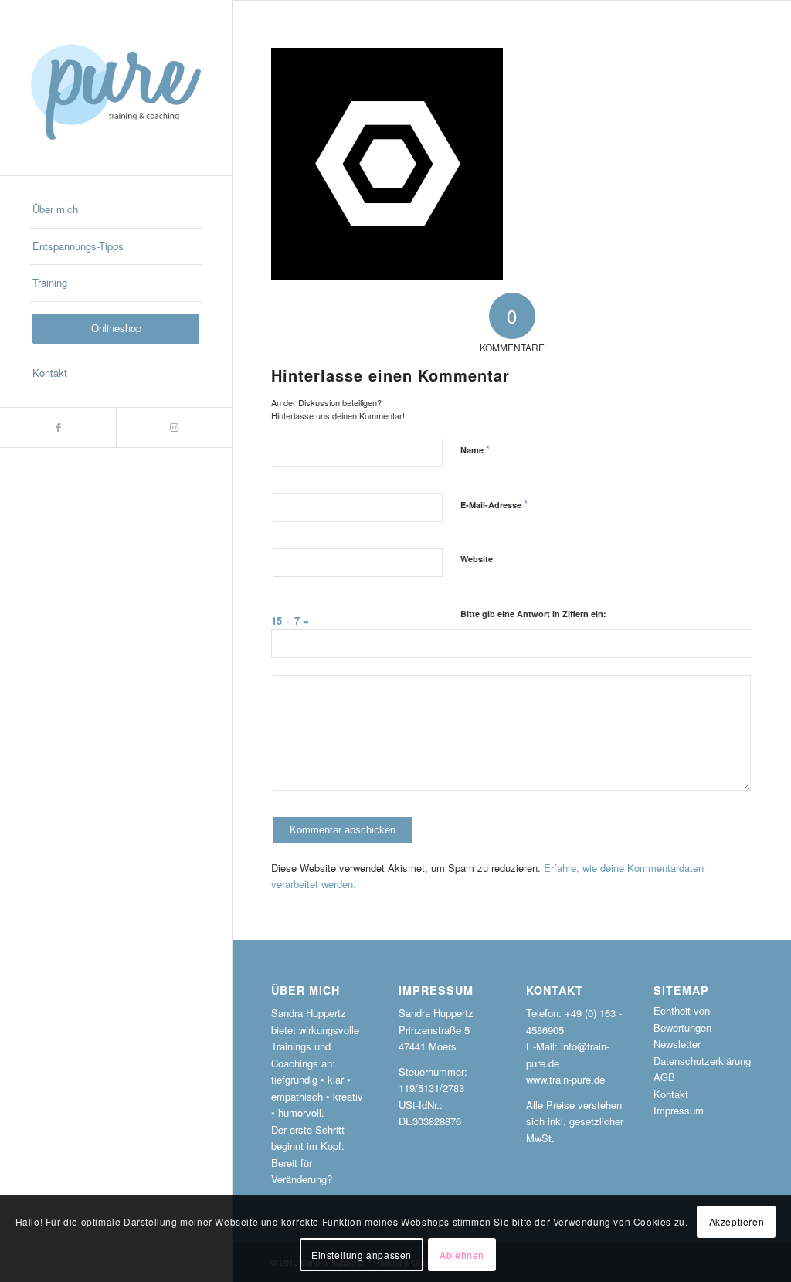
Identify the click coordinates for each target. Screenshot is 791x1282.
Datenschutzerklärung (702, 1060)
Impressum (679, 1110)
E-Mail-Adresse (494, 504)
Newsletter (677, 1043)
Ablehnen (462, 1254)
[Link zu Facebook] (58, 427)
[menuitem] (116, 210)
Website (476, 559)
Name (475, 449)
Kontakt (671, 1094)
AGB (664, 1077)
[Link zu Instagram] (174, 427)
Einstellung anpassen (361, 1254)
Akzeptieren (737, 1221)
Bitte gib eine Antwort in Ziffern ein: (533, 613)
